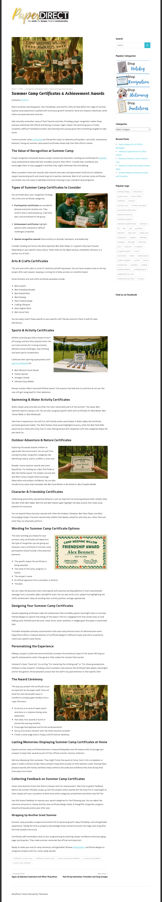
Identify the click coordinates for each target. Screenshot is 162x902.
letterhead (143, 237)
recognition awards (124, 251)
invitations (133, 237)
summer (103, 158)
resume (136, 251)
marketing (120, 242)
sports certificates (20, 363)
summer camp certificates (22, 863)
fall (118, 228)
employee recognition (124, 219)
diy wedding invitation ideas (126, 210)
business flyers (136, 196)
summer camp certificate (91, 858)
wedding (144, 265)
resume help (121, 256)
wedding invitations (124, 269)
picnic (119, 246)
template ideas (122, 265)
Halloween (121, 233)
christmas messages (139, 205)
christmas (131, 201)
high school (132, 233)
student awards (143, 256)
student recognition (124, 260)
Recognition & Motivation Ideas (37, 89)
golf (130, 228)
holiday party (121, 237)
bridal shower (137, 191)
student (131, 256)
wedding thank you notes (125, 278)
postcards (128, 246)
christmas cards (122, 205)
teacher (145, 260)
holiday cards (143, 233)
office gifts (131, 242)
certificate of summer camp (45, 858)
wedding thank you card (125, 274)
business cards (122, 196)
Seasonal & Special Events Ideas (61, 89)
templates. (134, 265)
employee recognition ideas (126, 224)
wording (140, 278)
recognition (139, 246)
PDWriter (25, 100)
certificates (37, 139)
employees (143, 224)
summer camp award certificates (69, 858)
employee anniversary (124, 214)
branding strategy (123, 191)
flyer (124, 228)
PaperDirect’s (79, 847)
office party (142, 242)
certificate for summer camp (22, 858)
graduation (139, 228)
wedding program (140, 269)
